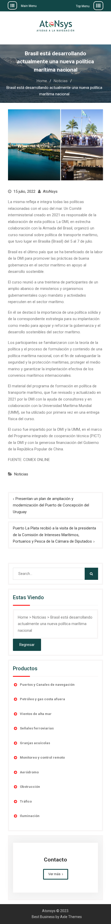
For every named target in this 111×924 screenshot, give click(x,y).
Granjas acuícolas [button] (35, 743)
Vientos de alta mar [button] (36, 714)
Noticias (21, 474)
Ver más (54, 874)
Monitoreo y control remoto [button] (42, 757)
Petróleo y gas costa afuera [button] (42, 699)
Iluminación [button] (29, 816)
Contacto (55, 860)
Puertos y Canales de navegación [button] (47, 685)
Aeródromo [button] (29, 772)
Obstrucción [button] (30, 787)
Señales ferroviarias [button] (37, 728)
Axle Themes (71, 917)
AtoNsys (50, 191)
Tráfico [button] (26, 801)
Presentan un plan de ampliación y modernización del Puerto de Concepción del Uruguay (51, 505)
